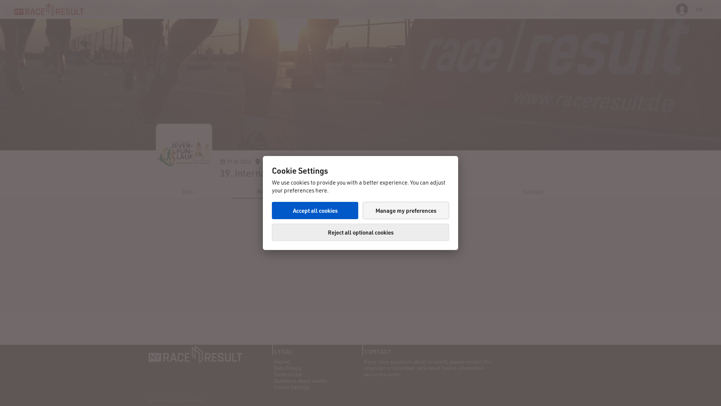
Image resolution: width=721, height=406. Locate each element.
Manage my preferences (406, 210)
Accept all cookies (315, 210)
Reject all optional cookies (361, 232)
